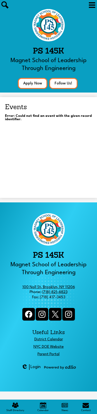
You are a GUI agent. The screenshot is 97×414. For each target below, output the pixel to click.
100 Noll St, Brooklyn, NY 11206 (48, 287)
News (65, 410)
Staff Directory (15, 410)
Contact (86, 410)
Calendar (43, 410)
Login (31, 367)
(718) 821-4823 (54, 292)
